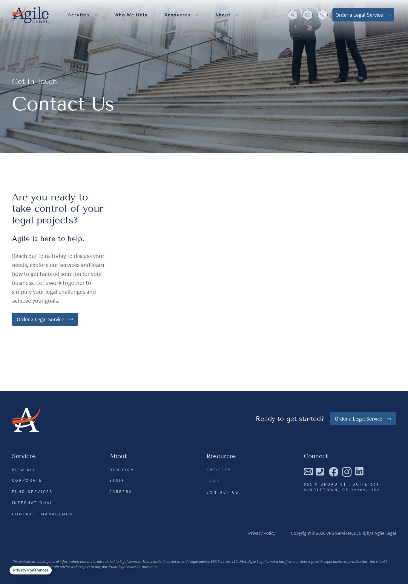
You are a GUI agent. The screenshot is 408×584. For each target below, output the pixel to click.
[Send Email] (308, 471)
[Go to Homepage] (26, 418)
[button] (182, 15)
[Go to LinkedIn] (359, 471)
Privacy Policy (261, 533)
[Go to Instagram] (347, 472)
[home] (31, 15)
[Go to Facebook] (333, 472)
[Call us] (320, 471)
